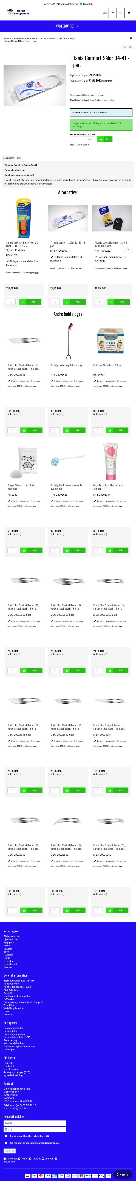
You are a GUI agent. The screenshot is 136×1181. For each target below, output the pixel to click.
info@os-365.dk (21, 1108)
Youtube (36, 1158)
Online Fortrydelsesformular (19, 1046)
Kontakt (8, 993)
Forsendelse (11, 1031)
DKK (105, 13)
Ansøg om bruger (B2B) (17, 1072)
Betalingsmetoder (13, 1028)
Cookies (8, 1014)
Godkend (10, 1151)
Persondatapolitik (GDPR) (18, 1037)
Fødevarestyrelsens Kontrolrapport (23, 1002)
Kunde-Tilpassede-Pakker (18, 986)
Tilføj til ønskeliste (80, 144)
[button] (125, 47)
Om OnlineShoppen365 (17, 996)
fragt (34, 386)
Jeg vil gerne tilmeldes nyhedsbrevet (38, 1136)
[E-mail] (35, 1129)
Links (6, 1011)
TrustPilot (9, 1005)
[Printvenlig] (131, 38)
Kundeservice (11, 983)
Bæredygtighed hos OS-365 (19, 980)
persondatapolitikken (48, 1143)
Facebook (12, 1158)
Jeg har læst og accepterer (34, 1143)
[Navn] (35, 1122)
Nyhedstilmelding (13, 1075)
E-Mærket (9, 999)
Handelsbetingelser (14, 1034)
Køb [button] (108, 139)
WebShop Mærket (14, 1008)
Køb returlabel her (14, 1043)
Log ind (8, 1062)
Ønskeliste (9, 1066)
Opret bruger (11, 1069)
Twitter (25, 1158)
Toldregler (9, 1049)
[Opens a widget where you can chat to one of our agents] (122, 1174)
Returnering (10, 1040)
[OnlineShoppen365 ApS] (19, 13)
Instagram (9, 1161)
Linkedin (49, 1158)
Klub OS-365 (11, 989)
